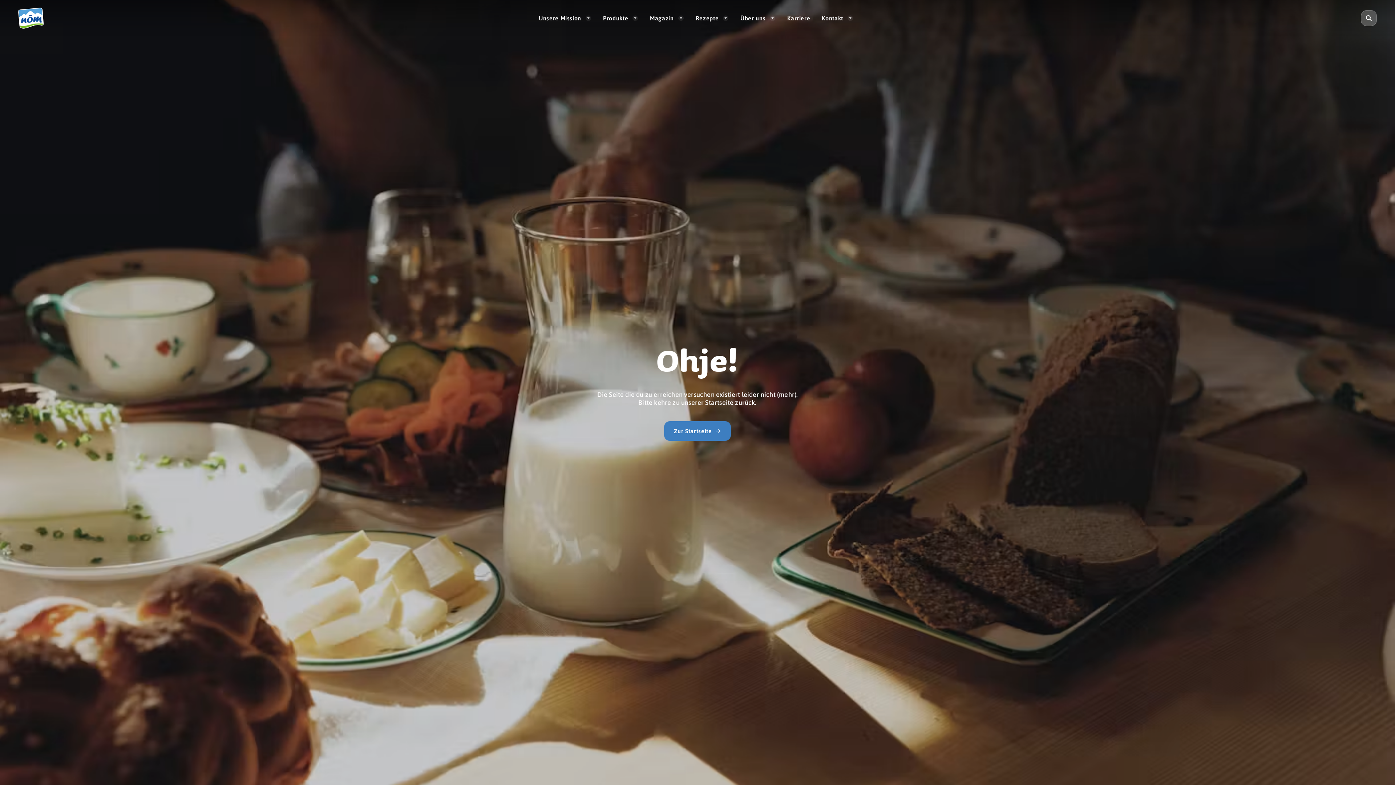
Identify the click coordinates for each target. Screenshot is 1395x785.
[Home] (34, 18)
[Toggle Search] (1369, 18)
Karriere (798, 18)
